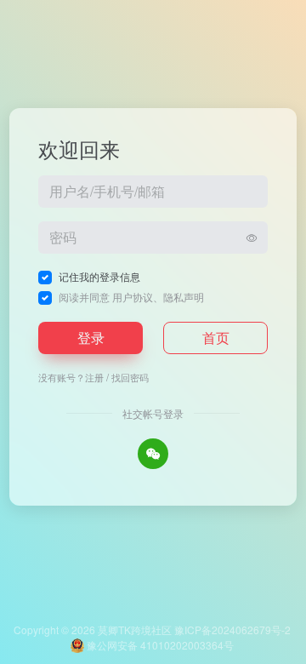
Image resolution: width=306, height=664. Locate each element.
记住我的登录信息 (99, 276)
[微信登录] (153, 453)
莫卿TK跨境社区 (135, 629)
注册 (94, 377)
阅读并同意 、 (131, 296)
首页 (216, 337)
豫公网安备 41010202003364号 (159, 645)
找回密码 (130, 377)
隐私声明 (183, 296)
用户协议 (132, 296)
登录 (91, 337)
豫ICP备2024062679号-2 (232, 629)
